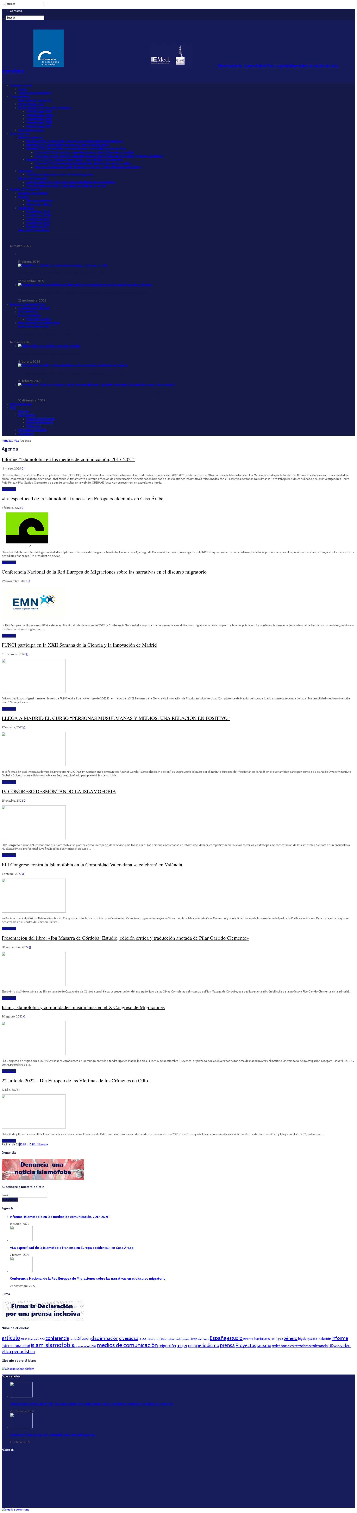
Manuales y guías (38, 319)
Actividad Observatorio (34, 230)
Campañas (25, 171)
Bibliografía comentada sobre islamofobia (47, 354)
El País (193, 1338)
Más (13, 408)
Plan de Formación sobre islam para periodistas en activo (66, 186)
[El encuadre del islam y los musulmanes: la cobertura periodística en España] (73, 365)
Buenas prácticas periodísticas (39, 323)
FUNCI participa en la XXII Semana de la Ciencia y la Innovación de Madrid (79, 644)
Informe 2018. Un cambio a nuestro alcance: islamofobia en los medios (76, 148)
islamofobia (59, 1345)
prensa (227, 1345)
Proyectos (246, 1345)
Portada (7, 440)
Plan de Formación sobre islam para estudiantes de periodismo (70, 182)
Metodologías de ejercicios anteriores (44, 108)
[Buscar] (3, 4)
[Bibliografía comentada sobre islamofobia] (49, 346)
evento (248, 1339)
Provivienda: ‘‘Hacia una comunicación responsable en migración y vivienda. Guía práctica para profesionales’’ (95, 393)
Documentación (29, 315)
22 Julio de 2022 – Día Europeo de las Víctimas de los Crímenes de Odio (75, 1080)
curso (73, 1339)
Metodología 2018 (39, 122)
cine (42, 1338)
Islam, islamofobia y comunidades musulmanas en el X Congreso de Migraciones (83, 1007)
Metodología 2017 (39, 126)
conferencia (57, 1338)
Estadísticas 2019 (38, 219)
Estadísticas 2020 (38, 215)
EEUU (142, 1338)
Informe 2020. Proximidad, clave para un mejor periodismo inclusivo (74, 141)
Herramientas (28, 311)
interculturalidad (16, 1345)
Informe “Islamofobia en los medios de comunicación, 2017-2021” (56, 238)
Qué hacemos (20, 134)
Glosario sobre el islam (34, 308)
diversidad (128, 1338)
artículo (11, 1337)
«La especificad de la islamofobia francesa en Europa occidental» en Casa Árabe (82, 498)
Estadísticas (26, 208)
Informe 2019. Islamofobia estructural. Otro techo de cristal (67, 145)
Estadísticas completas (34, 254)
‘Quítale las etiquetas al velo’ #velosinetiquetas (59, 174)
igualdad (312, 1338)
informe (340, 1338)
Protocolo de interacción (35, 100)
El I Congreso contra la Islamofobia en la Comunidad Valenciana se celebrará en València (92, 864)
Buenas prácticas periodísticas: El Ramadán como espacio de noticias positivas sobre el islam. (83, 293)
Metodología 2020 (39, 115)
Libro (92, 1346)
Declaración (26, 415)
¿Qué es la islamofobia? (35, 93)
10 (30, 1144)
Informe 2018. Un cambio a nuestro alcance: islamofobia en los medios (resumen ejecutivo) (99, 156)
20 (33, 1144)
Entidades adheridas (32, 430)
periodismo (207, 1345)
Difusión (83, 1338)
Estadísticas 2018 (38, 223)
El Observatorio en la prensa (174, 1339)
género (291, 1338)
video (345, 1345)
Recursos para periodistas (28, 304)
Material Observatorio (25, 189)
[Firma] (43, 1320)
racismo (264, 1345)
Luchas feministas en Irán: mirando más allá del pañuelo (52, 1435)
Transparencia (20, 96)
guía (280, 1338)
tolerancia (319, 1345)
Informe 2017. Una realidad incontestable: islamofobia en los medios (74, 160)
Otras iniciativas (21, 404)
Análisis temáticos (39, 204)
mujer (182, 1345)
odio (192, 1345)
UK (330, 1346)
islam (37, 1345)
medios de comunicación (127, 1345)
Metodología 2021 (39, 111)
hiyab (302, 1339)
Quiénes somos (21, 85)
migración (167, 1345)
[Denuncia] (43, 1179)
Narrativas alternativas (33, 326)
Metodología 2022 (31, 104)
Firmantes (33, 426)
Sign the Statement (40, 423)
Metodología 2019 (39, 119)
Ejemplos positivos (39, 200)
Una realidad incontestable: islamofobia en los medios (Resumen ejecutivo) (88, 167)
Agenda (23, 411)
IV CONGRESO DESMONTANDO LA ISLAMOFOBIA (59, 791)
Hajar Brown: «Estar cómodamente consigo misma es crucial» (61, 273)
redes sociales (283, 1346)
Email (5, 1195)
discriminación (104, 1338)
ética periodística (18, 1351)
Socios (22, 89)
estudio (235, 1338)
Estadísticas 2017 (38, 226)
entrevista (203, 1338)
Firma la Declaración (40, 419)
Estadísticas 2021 (38, 212)
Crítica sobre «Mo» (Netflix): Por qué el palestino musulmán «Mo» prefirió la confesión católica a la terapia (91, 1404)
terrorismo (302, 1346)
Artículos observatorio (33, 193)
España (218, 1338)
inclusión (324, 1339)
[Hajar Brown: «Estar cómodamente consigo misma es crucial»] (63, 265)
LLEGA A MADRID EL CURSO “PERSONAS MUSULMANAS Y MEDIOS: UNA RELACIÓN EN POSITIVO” (116, 718)
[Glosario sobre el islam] (18, 1369)
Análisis (23, 197)
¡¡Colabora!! (26, 434)
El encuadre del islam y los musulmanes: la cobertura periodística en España (71, 373)
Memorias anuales (31, 130)
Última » (42, 1144)
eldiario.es (152, 1338)
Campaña (33, 1338)
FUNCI (274, 1339)
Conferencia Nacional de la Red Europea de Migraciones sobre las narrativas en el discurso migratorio (104, 571)
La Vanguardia (82, 1346)
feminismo (262, 1339)
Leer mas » (9, 489)
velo (336, 1346)
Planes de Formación (33, 178)
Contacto (16, 11)
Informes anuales (30, 137)
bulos (24, 1338)
